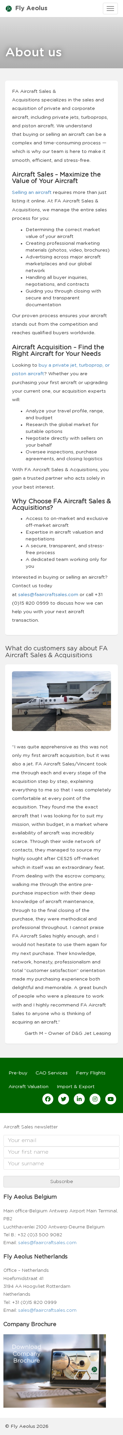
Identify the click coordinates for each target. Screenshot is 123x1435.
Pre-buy (18, 1073)
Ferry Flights (91, 1073)
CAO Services (52, 1073)
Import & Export (76, 1086)
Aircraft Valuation (29, 1086)
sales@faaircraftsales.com (47, 1243)
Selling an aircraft (32, 192)
